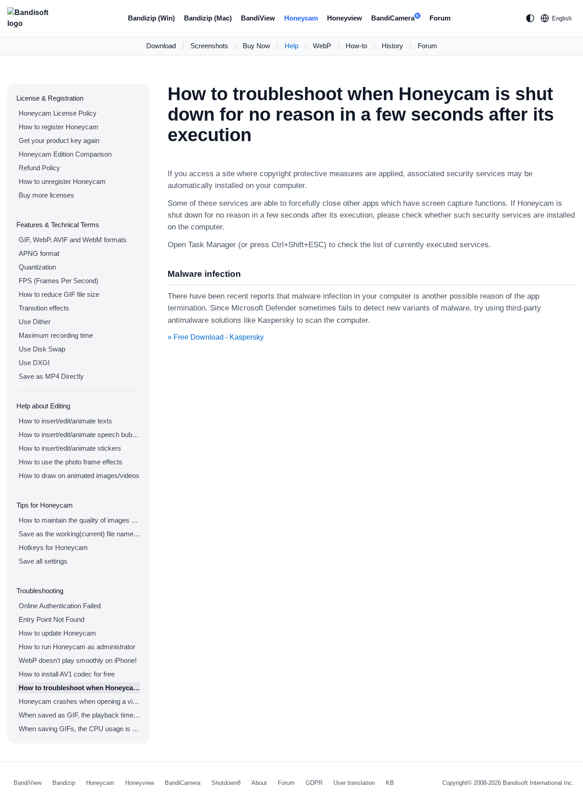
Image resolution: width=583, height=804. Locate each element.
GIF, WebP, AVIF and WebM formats (73, 240)
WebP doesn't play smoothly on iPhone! (78, 660)
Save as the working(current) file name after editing (79, 534)
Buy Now (256, 46)
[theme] (530, 18)
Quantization (37, 267)
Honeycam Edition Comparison (65, 154)
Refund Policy (39, 168)
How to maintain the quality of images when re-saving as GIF (79, 520)
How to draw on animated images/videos (79, 475)
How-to (356, 46)
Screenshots (209, 46)
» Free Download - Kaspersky (216, 337)
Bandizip (63, 782)
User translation (354, 782)
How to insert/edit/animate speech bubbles (79, 434)
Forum (440, 18)
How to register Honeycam (58, 127)
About (259, 782)
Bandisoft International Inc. (538, 782)
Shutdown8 (225, 782)
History (392, 46)
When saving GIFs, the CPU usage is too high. (79, 729)
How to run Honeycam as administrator (77, 647)
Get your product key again (59, 140)
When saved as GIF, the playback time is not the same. (79, 715)
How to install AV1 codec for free (67, 674)
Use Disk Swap (42, 349)
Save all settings (43, 561)
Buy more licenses (46, 195)
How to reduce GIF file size (59, 294)
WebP (322, 46)
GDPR (314, 782)
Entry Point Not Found (51, 619)
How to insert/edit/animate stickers (70, 448)
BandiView (258, 18)
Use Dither (35, 322)
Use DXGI (34, 362)
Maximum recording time (56, 335)
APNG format (39, 253)
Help (291, 46)
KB (390, 782)
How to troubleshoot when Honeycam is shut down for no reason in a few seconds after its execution (79, 688)
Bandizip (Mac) (208, 18)
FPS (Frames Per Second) (58, 281)
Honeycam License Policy (58, 113)
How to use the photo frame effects (71, 462)
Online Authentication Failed (60, 606)
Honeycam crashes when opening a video (79, 701)
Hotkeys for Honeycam (53, 547)
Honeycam (301, 18)
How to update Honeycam (57, 633)
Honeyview (344, 18)
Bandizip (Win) (151, 18)
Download (161, 46)
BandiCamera (395, 18)
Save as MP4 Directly (51, 376)
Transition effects (44, 308)
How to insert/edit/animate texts (65, 421)
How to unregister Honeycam (62, 181)
